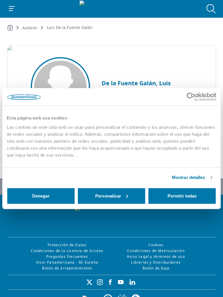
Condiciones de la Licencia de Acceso (67, 250)
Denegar (41, 195)
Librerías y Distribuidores (156, 262)
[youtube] (121, 282)
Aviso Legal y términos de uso (156, 256)
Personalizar (108, 195)
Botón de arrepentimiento (67, 268)
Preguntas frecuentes (67, 256)
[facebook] (110, 282)
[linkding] (132, 282)
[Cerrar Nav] (12, 8)
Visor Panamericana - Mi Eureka (67, 262)
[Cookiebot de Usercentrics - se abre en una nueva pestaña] (191, 97)
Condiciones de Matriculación (156, 250)
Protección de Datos (67, 244)
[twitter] (89, 282)
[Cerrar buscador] (211, 8)
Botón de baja (156, 268)
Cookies (155, 244)
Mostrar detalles (188, 177)
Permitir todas (182, 195)
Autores (29, 27)
